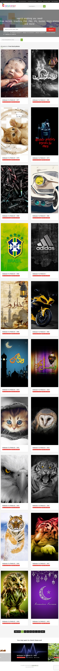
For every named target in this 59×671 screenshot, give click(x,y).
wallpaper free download (28, 32)
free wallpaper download (16, 32)
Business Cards (46, 1)
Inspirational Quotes (32, 1)
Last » (43, 631)
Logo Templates (54, 1)
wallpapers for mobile (10, 34)
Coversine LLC (34, 665)
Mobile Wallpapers (15, 101)
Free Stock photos (22, 1)
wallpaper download (40, 32)
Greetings (40, 1)
